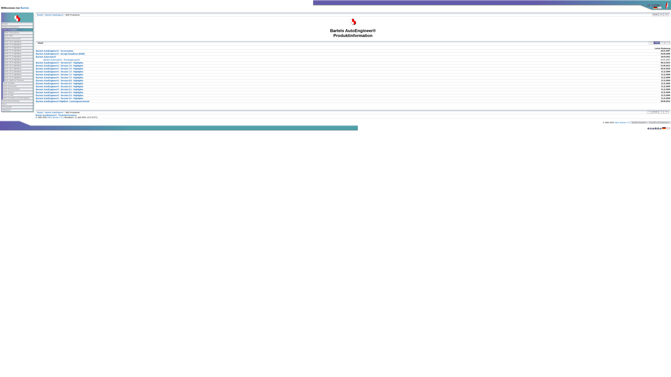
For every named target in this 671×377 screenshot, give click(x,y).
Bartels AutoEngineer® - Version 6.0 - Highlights (59, 92)
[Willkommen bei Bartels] (667, 8)
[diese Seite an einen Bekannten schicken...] (653, 5)
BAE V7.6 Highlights (13, 48)
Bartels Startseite (639, 122)
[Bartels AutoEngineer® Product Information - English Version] (660, 8)
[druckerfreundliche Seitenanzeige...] (656, 5)
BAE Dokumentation (11, 89)
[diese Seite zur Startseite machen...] (648, 5)
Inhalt (655, 14)
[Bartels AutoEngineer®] (353, 24)
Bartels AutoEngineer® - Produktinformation (56, 115)
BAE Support (8, 92)
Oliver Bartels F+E (55, 117)
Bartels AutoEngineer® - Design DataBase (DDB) (60, 54)
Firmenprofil (6, 107)
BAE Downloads (10, 86)
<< (661, 14)
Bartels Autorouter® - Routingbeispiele (62, 60)
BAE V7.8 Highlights (13, 45)
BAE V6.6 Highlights (13, 62)
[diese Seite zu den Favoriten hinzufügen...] (651, 5)
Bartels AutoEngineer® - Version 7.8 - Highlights (59, 66)
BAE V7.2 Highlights (13, 53)
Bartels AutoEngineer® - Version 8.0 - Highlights (59, 63)
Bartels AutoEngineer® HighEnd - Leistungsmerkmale (62, 101)
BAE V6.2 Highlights (13, 68)
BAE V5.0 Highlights (13, 77)
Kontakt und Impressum (659, 122)
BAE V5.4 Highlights (13, 74)
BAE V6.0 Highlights (13, 71)
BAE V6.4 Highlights (13, 65)
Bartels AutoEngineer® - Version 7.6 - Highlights (59, 69)
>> (666, 14)
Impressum (6, 110)
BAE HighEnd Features (14, 80)
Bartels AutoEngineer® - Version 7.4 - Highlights (59, 72)
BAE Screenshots (12, 33)
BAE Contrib (8, 95)
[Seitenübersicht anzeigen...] (658, 5)
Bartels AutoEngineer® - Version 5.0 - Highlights (59, 98)
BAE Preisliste (9, 83)
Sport (4, 104)
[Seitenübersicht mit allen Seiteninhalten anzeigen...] (661, 5)
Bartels (25, 7)
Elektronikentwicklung (10, 101)
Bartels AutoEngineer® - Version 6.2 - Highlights (59, 89)
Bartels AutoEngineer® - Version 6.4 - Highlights (59, 86)
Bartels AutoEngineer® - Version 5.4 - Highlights (59, 95)
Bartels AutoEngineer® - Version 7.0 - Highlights (59, 77)
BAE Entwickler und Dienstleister (16, 98)
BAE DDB (9, 36)
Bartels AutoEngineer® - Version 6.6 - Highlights (59, 83)
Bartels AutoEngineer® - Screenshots (54, 51)
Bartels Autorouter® (13, 39)
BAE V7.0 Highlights (13, 56)
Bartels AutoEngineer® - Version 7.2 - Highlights (59, 74)
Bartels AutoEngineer (10, 27)
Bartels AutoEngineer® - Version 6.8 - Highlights (59, 80)
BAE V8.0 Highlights (13, 42)
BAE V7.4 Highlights (13, 50)
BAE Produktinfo (10, 30)
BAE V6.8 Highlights (13, 59)
